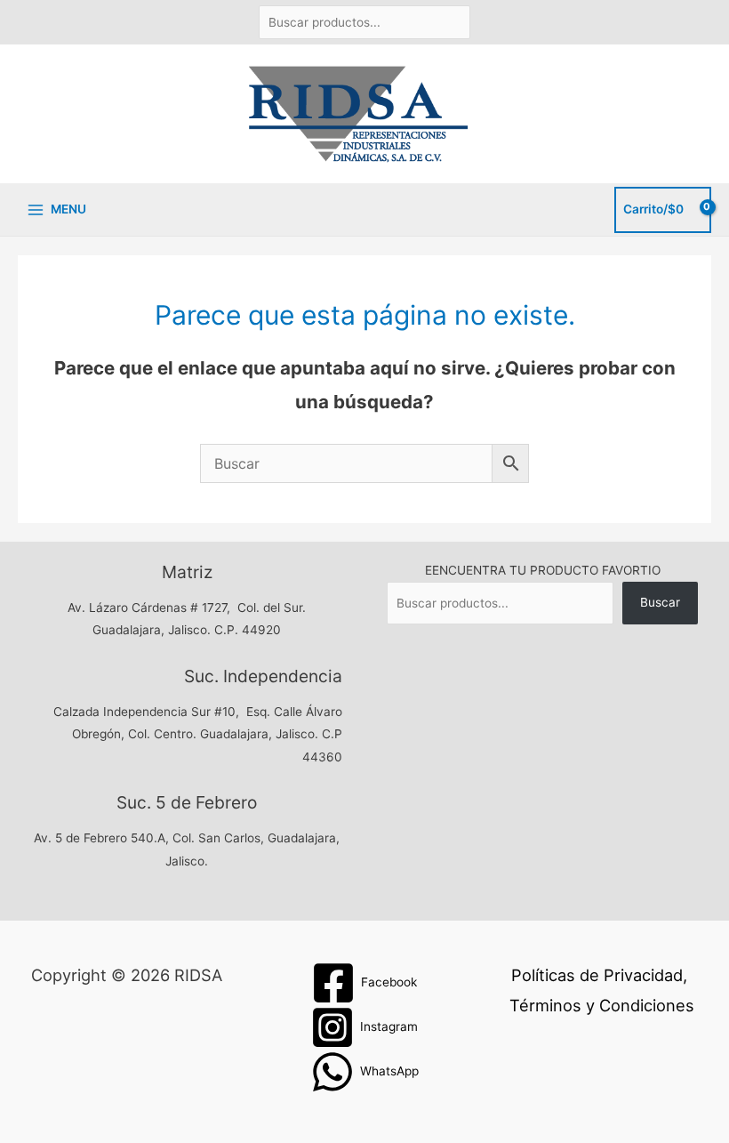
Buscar (660, 602)
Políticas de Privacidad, (599, 975)
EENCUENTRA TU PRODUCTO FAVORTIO (543, 570)
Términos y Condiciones (601, 1005)
